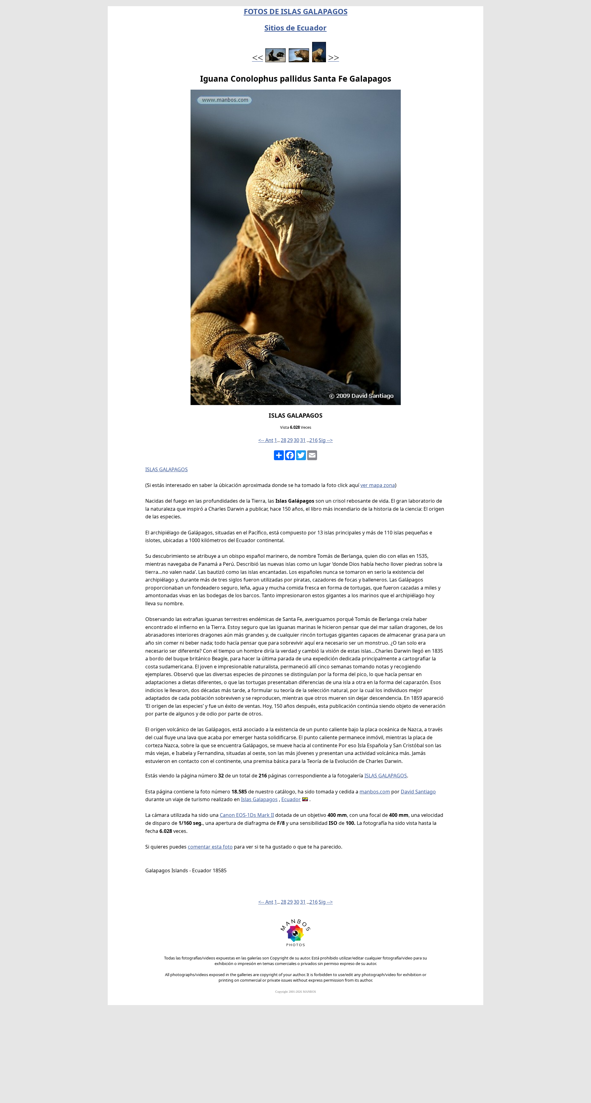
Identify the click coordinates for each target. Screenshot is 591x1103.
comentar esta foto (210, 846)
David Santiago (418, 791)
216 (313, 440)
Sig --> (326, 440)
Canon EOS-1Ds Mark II (247, 815)
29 (290, 440)
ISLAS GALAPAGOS (166, 469)
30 (296, 440)
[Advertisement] (295, 1057)
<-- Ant (265, 440)
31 (303, 440)
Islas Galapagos (259, 799)
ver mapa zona (377, 485)
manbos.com (375, 791)
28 (283, 440)
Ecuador (291, 799)
